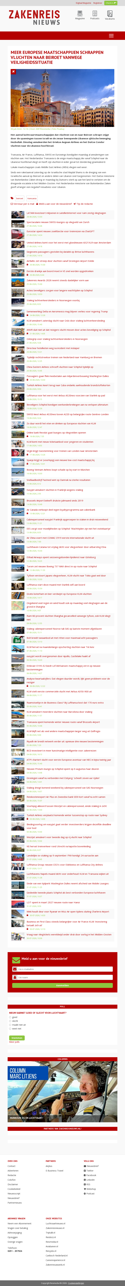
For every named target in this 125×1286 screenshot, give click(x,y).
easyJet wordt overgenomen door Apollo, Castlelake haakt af (58, 656)
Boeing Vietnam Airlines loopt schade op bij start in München (58, 469)
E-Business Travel (54, 1170)
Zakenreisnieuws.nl (55, 1228)
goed (14, 1017)
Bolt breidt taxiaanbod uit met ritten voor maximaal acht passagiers (62, 637)
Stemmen (17, 1037)
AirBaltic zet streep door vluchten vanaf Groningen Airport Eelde (60, 260)
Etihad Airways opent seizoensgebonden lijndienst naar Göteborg (61, 557)
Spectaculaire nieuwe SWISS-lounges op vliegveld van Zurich (58, 222)
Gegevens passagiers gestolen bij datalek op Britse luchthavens (60, 251)
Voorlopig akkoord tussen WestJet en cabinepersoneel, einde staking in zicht (67, 805)
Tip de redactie (85, 203)
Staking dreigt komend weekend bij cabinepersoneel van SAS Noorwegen (65, 787)
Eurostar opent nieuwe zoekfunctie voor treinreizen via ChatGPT (61, 231)
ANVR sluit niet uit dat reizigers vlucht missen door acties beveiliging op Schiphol (69, 329)
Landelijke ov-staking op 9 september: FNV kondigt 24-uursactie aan (62, 855)
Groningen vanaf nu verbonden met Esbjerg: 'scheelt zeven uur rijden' (63, 778)
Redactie (12, 1175)
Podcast (90, 1193)
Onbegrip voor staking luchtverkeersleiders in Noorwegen (57, 338)
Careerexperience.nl (55, 1260)
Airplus (49, 1166)
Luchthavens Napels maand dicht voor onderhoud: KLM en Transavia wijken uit (68, 873)
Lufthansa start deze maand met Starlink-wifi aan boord (56, 584)
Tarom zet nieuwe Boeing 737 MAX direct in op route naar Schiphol (62, 566)
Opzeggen (13, 1237)
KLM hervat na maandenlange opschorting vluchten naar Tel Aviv (60, 646)
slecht (15, 1020)
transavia (32, 198)
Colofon (12, 1179)
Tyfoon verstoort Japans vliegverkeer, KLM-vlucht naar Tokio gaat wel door (66, 575)
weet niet (16, 1028)
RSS (88, 1184)
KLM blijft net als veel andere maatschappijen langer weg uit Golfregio (63, 731)
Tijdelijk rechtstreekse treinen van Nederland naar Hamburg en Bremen (64, 357)
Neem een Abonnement (19, 1223)
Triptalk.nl (50, 1232)
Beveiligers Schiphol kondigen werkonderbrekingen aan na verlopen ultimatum (67, 404)
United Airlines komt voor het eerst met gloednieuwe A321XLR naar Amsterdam (69, 242)
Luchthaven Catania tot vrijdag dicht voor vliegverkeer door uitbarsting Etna (66, 546)
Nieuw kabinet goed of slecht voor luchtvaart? (37, 1012)
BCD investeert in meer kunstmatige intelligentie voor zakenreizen (61, 750)
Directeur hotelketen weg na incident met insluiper (53, 348)
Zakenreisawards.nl (55, 1264)
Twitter (89, 1170)
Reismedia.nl (52, 1241)
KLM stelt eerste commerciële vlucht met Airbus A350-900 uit (59, 691)
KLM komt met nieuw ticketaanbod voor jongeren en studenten (60, 441)
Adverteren (13, 1170)
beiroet (19, 198)
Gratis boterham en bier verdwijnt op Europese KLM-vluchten (59, 593)
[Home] (34, 17)
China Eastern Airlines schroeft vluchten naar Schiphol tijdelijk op (60, 366)
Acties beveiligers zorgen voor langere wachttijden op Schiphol (60, 290)
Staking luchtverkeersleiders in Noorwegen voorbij (53, 300)
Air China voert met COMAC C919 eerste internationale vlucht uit (60, 537)
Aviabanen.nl (52, 1246)
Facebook (91, 1175)
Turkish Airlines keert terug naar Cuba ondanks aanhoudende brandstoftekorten (68, 385)
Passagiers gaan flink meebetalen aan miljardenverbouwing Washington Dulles (68, 376)
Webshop (91, 1188)
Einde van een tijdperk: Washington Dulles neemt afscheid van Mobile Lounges (68, 883)
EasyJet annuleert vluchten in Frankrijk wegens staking (55, 489)
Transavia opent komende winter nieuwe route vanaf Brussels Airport (63, 721)
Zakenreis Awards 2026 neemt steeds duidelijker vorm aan (58, 280)
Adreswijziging (15, 1232)
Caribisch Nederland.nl (57, 1255)
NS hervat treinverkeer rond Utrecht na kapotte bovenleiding (59, 846)
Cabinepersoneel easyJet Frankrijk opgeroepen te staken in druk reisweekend (67, 519)
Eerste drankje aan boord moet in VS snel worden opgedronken (60, 271)
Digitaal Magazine (83, 3)
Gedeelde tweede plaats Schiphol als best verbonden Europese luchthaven (66, 892)
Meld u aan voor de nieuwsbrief (55, 203)
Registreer (97, 3)
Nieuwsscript (14, 1193)
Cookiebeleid (14, 1188)
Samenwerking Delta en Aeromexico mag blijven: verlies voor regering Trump (67, 311)
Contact (11, 1166)
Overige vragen (15, 1241)
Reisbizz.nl (51, 1237)
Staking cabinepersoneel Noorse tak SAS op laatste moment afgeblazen (64, 628)
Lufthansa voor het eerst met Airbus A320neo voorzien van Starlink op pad (66, 395)
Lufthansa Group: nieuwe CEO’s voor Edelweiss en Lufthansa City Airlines (65, 864)
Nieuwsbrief (13, 1198)
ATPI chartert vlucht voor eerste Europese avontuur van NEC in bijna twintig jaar (69, 759)
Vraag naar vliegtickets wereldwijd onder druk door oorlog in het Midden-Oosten (69, 934)
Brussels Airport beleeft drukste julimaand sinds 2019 (55, 500)
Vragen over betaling (18, 1228)
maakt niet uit (19, 1024)
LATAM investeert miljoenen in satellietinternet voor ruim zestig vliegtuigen (66, 212)
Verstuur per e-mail (24, 203)
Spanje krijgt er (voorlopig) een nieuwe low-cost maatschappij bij (61, 460)
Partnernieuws (15, 1202)
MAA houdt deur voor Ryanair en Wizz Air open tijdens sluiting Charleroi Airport (68, 911)
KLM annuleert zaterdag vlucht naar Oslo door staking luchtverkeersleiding (66, 320)
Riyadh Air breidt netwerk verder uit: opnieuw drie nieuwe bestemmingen (65, 741)
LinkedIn (90, 1179)
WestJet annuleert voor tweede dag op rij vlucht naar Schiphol (59, 837)
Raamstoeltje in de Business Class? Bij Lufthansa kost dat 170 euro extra (65, 702)
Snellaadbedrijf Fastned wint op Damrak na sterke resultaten (58, 479)
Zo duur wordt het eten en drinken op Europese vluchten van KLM (61, 423)
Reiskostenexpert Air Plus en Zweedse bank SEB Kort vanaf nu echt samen (66, 796)
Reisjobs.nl (51, 1250)
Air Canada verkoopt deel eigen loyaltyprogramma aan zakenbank (61, 509)
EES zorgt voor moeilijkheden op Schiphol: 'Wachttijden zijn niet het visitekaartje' (69, 528)
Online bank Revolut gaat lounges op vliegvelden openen (56, 432)
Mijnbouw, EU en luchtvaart (26, 1117)
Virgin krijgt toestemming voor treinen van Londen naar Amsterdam (62, 450)
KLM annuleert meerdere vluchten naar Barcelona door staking (59, 711)
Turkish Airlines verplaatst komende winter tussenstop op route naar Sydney (67, 815)
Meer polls (14, 1041)
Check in (109, 3)
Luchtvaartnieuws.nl (55, 1223)
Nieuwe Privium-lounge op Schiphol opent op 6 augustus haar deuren (63, 768)
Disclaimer (13, 1184)
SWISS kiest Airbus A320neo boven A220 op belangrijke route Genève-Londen (68, 414)
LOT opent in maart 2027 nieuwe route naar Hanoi (53, 902)
